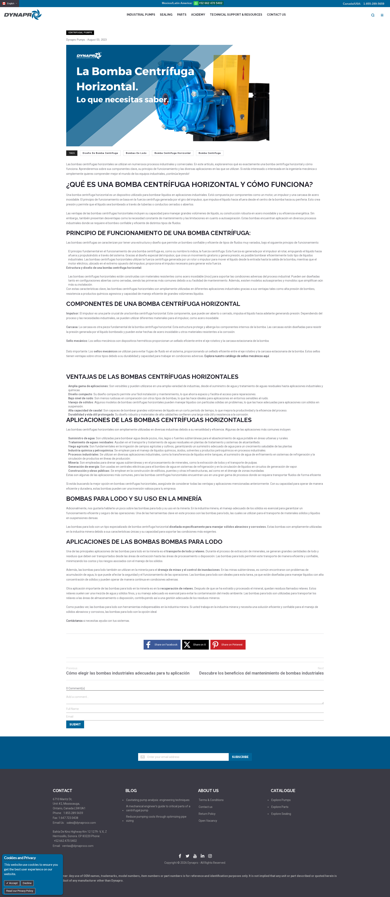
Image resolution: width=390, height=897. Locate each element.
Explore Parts (279, 806)
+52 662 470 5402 (210, 3)
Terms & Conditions (211, 800)
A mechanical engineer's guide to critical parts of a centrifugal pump (158, 808)
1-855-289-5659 (373, 3)
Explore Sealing (281, 813)
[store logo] (22, 14)
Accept (13, 883)
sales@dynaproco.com (81, 822)
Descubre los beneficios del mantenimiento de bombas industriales (261, 671)
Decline (27, 883)
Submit (75, 724)
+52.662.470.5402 (65, 840)
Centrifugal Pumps (80, 32)
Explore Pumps (281, 800)
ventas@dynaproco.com (77, 845)
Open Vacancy (208, 820)
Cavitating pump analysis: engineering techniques (158, 800)
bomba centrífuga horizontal (173, 153)
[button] (9, 3)
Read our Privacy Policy (19, 890)
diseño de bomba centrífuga (100, 153)
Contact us (205, 806)
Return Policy (207, 813)
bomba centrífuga (210, 153)
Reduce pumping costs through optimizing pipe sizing (156, 818)
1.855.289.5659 (73, 813)
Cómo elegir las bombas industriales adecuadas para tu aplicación (128, 671)
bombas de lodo (136, 153)
